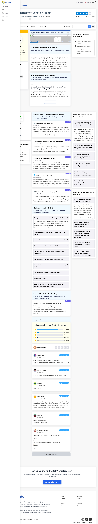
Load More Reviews (51, 454)
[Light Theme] (93, 2)
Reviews (79, 498)
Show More (50, 102)
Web (38, 19)
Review (42, 26)
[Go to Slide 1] (34, 42)
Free (43, 19)
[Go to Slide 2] (41, 42)
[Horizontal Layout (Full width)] (93, 26)
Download (79, 496)
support (33, 26)
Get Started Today (51, 482)
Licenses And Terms (87, 522)
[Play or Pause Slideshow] (32, 33)
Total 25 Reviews (65, 325)
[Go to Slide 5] (65, 42)
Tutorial (63, 501)
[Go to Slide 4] (57, 40)
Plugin (32, 19)
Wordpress (26, 19)
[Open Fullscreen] (68, 33)
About (62, 496)
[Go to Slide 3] (49, 42)
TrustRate (79, 506)
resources (23, 26)
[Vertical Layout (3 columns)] (89, 26)
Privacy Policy (76, 522)
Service (63, 506)
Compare (79, 503)
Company (63, 498)
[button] (50, 35)
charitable (24, 5)
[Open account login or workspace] (95, 2)
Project (63, 503)
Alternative (80, 501)
